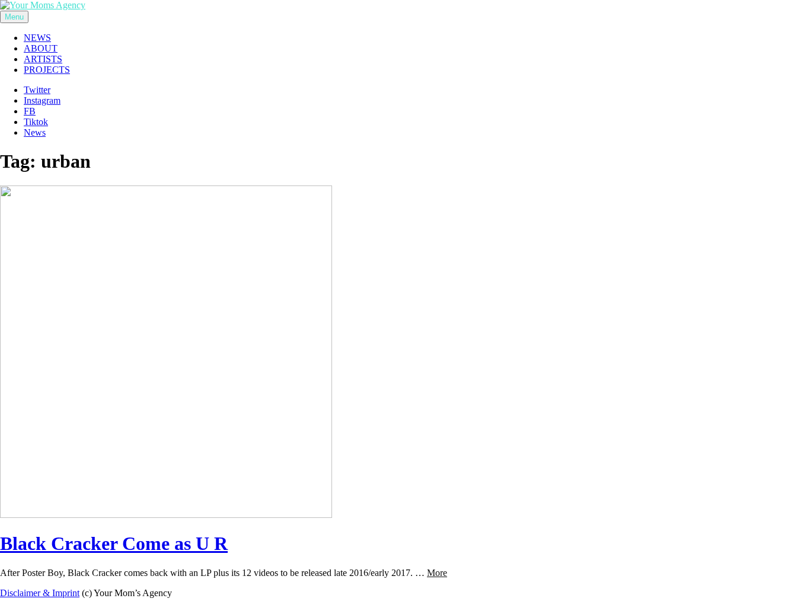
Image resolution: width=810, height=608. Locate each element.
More (437, 573)
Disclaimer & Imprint (39, 593)
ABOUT (41, 48)
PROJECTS (47, 70)
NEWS (37, 38)
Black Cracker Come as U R (114, 543)
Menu (14, 16)
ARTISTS (43, 59)
